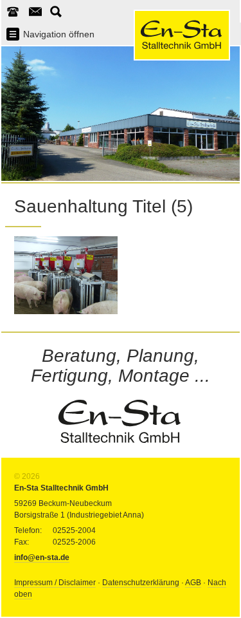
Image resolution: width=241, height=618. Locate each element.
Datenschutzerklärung (140, 582)
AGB (193, 582)
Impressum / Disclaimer (55, 582)
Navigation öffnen (58, 34)
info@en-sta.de (41, 557)
